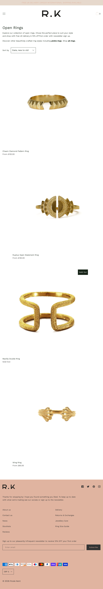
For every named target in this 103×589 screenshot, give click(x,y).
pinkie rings (56, 41)
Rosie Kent (15, 581)
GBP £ (6, 572)
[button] (98, 14)
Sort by (6, 50)
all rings (71, 41)
